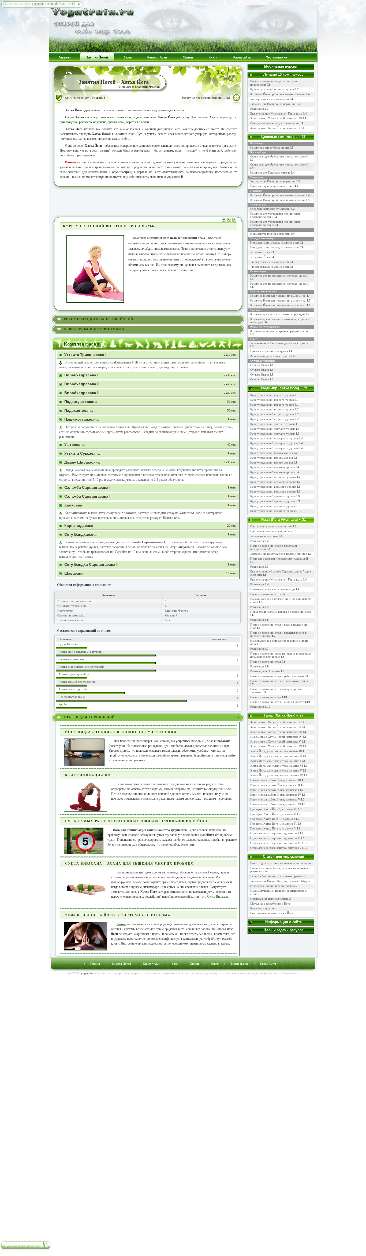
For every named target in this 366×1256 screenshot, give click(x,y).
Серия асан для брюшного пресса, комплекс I (279, 156)
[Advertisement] (148, 201)
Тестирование (239, 963)
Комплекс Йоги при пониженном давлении (280, 94)
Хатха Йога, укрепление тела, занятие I (275, 760)
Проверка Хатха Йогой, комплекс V (273, 828)
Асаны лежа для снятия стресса (270, 356)
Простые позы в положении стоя (271, 526)
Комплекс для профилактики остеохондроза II (279, 283)
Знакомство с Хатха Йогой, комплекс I (277, 128)
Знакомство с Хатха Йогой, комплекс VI (276, 746)
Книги (215, 963)
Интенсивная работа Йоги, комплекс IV (275, 794)
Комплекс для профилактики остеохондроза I (279, 275)
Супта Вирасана (217, 896)
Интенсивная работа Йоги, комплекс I (274, 789)
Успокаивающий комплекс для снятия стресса (279, 343)
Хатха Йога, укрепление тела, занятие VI (276, 765)
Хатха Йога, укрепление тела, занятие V (276, 770)
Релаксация (259, 108)
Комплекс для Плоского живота (270, 172)
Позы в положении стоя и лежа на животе (277, 701)
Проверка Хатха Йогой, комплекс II (273, 814)
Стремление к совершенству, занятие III (275, 842)
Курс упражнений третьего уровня (272, 423)
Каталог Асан (151, 963)
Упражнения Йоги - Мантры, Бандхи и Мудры (280, 881)
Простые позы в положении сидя (271, 531)
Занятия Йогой (121, 963)
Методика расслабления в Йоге (270, 903)
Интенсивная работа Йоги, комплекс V (275, 799)
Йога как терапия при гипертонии (272, 186)
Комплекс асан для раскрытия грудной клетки (279, 331)
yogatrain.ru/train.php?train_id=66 (53, 4)
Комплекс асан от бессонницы (269, 147)
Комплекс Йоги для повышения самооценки (278, 295)
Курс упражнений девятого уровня (273, 496)
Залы (175, 963)
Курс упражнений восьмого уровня (273, 486)
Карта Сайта (268, 963)
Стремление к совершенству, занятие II (275, 838)
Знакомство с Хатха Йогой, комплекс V (275, 741)
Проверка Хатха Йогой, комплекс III (273, 809)
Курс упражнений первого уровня (272, 394)
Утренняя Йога (260, 252)
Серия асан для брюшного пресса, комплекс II (279, 164)
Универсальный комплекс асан (271, 99)
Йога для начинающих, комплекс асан (276, 123)
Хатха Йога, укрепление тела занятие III (276, 751)
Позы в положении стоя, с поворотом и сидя (279, 680)
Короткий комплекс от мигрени (270, 208)
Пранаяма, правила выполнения (270, 898)
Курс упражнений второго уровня (274, 89)
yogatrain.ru (88, 973)
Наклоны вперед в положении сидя (272, 589)
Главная (95, 963)
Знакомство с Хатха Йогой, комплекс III (278, 118)
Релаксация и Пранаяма (265, 671)
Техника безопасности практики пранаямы (277, 876)
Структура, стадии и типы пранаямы (273, 885)
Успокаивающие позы (264, 536)
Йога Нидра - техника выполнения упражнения (280, 863)
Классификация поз (262, 908)
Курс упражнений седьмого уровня (273, 477)
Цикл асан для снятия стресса (269, 351)
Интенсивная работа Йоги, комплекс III (275, 780)
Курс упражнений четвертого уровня (274, 438)
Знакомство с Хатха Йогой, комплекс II (275, 727)
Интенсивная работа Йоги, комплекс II (275, 785)
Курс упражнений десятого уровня (273, 506)
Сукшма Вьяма (259, 364)
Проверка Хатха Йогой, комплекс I (272, 818)
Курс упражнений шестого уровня (272, 467)
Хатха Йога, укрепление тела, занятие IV (276, 775)
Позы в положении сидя (265, 697)
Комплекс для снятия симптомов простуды (277, 314)
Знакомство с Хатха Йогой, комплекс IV (276, 736)
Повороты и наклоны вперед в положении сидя (280, 611)
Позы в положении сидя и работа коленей (277, 676)
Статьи (194, 963)
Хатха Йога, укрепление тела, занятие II (276, 756)
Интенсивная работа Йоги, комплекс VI (275, 804)
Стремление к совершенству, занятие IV (275, 847)
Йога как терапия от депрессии (270, 233)
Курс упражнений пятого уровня (271, 452)
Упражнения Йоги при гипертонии (275, 103)
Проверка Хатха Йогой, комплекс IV (273, 823)
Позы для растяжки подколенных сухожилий (279, 558)
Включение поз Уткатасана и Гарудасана (278, 113)
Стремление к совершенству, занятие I (274, 833)
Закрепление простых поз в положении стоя (278, 553)
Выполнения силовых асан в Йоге (271, 913)
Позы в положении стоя (265, 594)
